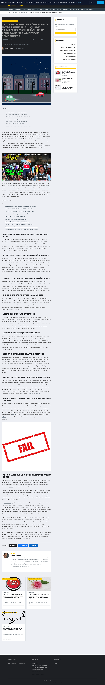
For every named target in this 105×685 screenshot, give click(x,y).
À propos (40, 682)
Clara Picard (16, 555)
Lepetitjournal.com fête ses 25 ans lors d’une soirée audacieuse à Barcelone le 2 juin (39, 597)
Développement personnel (47, 9)
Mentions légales (48, 682)
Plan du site (64, 682)
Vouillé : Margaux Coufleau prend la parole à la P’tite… (67, 87)
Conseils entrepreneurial (30, 9)
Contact (57, 663)
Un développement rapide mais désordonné (19, 208)
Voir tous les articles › (17, 568)
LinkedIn (34, 545)
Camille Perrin (7, 639)
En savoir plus (79, 2)
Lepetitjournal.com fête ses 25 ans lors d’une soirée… (67, 80)
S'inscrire (65, 32)
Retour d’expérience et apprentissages (17, 222)
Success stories (74, 9)
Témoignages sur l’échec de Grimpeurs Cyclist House (21, 229)
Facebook (24, 545)
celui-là (38, 393)
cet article (15, 414)
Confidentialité (56, 682)
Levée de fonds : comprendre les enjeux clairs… (68, 72)
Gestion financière (62, 9)
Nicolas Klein (32, 607)
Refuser (93, 2)
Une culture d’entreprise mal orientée (17, 214)
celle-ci (4, 417)
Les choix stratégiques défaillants (15, 219)
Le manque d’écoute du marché (15, 216)
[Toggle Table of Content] (3, 204)
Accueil (11, 9)
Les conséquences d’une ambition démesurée (19, 211)
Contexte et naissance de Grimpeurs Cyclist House (20, 206)
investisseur (7, 503)
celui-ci (31, 393)
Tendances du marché (87, 9)
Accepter (100, 2)
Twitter (14, 545)
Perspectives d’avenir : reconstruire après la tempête (21, 227)
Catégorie (18, 9)
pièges (11, 487)
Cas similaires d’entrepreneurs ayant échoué (19, 224)
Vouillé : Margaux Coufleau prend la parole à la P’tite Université (12, 630)
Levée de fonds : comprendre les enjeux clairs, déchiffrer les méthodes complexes (13, 596)
